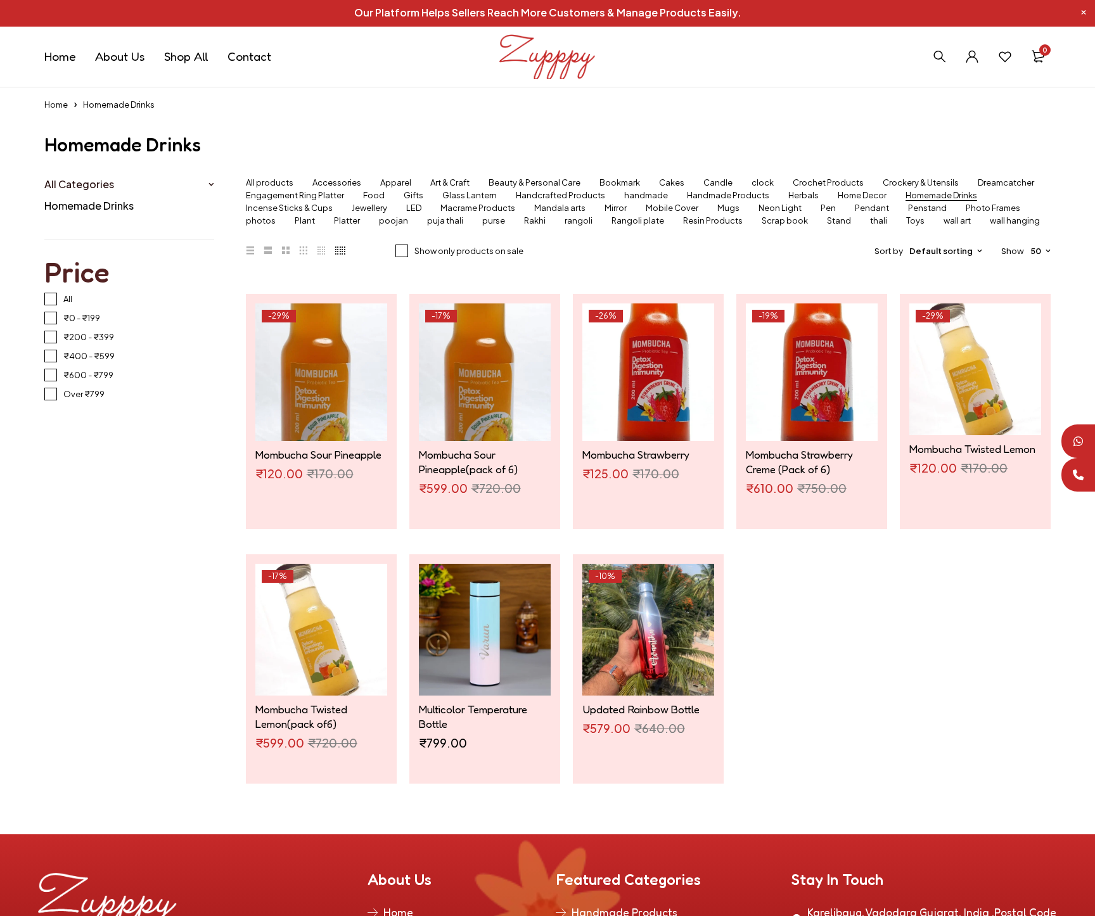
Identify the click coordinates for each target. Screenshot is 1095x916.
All (67, 299)
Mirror (616, 208)
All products (269, 183)
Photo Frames (993, 208)
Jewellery (369, 208)
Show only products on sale (468, 251)
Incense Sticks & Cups (289, 208)
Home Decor (862, 195)
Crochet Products (828, 183)
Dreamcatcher (1006, 183)
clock (763, 183)
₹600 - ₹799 (88, 375)
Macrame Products (477, 208)
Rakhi (535, 221)
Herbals (803, 195)
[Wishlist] (1005, 56)
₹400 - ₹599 (89, 356)
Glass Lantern (469, 195)
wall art (957, 221)
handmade (646, 195)
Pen (828, 208)
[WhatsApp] (1078, 441)
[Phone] (1078, 475)
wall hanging (1015, 221)
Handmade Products (728, 195)
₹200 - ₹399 (88, 337)
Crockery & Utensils (921, 183)
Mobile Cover (672, 208)
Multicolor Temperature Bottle (473, 716)
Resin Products (713, 221)
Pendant (872, 208)
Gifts (413, 195)
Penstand (927, 208)
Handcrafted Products (560, 195)
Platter (347, 221)
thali (878, 221)
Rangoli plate (638, 221)
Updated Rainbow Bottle (641, 709)
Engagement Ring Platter (295, 195)
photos (261, 221)
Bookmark (619, 183)
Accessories (336, 183)
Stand (839, 221)
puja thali (445, 221)
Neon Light (780, 208)
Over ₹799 (84, 394)
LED (413, 208)
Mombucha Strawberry (635, 454)
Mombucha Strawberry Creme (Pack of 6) (799, 462)
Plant (305, 221)
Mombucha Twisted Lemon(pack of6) (301, 716)
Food (374, 195)
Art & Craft (450, 183)
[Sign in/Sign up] (972, 56)
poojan (393, 221)
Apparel (395, 183)
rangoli (578, 221)
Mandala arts (560, 208)
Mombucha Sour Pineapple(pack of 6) (468, 462)
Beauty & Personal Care (534, 183)
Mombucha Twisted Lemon (972, 448)
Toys (915, 221)
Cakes (671, 183)
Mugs (728, 208)
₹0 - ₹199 (81, 318)
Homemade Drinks (89, 205)
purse (493, 221)
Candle (718, 183)
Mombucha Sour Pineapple (318, 454)
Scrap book (785, 221)
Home (56, 104)
